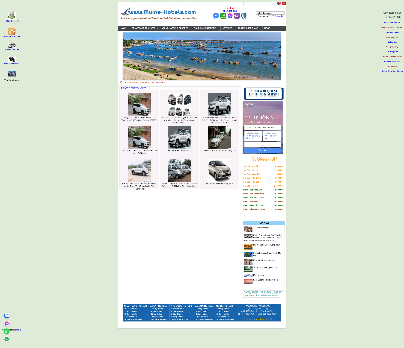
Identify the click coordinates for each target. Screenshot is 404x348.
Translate (279, 16)
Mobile (18, 330)
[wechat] (6, 339)
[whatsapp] (6, 331)
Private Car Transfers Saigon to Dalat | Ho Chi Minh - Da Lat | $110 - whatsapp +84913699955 (179, 120)
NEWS (267, 28)
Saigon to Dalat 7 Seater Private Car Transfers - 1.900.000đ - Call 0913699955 (139, 119)
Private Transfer (12, 49)
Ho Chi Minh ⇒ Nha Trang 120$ (219, 183)
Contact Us (262, 308)
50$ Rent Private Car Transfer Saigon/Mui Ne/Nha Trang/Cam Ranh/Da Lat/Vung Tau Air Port (139, 186)
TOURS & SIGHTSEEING (204, 28)
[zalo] (6, 315)
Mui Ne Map (258, 275)
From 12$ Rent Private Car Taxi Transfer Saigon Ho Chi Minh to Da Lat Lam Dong (179, 184)
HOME (123, 28)
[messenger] (6, 323)
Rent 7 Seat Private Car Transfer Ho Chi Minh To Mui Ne (139, 151)
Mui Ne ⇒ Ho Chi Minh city (179, 150)
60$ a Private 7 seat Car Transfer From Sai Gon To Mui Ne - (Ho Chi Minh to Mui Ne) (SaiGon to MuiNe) (219, 120)
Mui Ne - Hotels (132, 82)
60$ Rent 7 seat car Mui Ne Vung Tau (220, 150)
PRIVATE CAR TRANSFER (142, 28)
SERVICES (226, 28)
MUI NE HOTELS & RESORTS (174, 28)
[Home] (120, 82)
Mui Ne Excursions (11, 36)
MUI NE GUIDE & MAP (247, 28)
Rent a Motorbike (12, 64)
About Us (252, 308)
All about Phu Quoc (261, 228)
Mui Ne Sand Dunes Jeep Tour (266, 245)
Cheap (220, 317)
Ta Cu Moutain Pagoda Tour (265, 268)
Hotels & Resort (12, 21)
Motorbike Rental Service (264, 260)
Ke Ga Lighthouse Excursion (265, 280)
